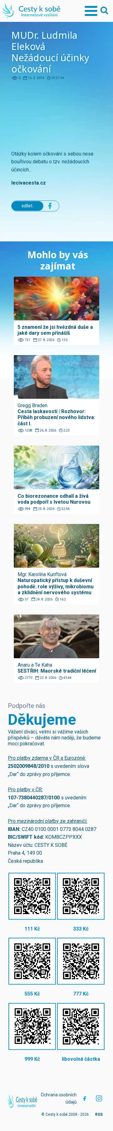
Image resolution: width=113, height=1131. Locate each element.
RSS (99, 1114)
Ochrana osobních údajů (59, 1098)
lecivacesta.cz (28, 183)
